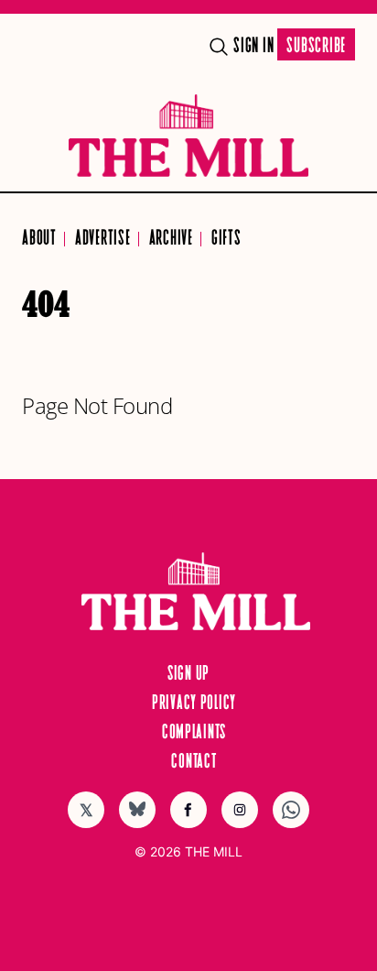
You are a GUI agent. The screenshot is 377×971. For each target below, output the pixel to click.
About (39, 238)
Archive (171, 238)
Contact (193, 762)
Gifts (226, 238)
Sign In (253, 46)
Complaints (194, 733)
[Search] (219, 46)
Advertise (103, 238)
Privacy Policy (194, 704)
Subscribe (316, 46)
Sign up (188, 674)
